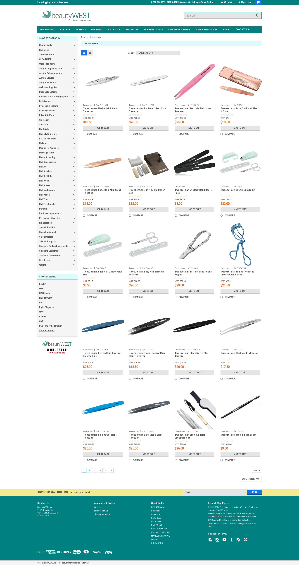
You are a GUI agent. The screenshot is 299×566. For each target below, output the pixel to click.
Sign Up (105, 511)
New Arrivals (45, 45)
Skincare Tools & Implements (53, 246)
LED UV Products (47, 138)
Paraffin (43, 208)
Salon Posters (46, 236)
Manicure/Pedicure (49, 148)
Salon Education (47, 227)
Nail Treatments (47, 204)
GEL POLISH (114, 29)
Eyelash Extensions (48, 106)
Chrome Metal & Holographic (53, 96)
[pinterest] (245, 540)
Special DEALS (46, 54)
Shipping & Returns (102, 514)
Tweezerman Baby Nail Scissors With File (146, 273)
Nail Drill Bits (45, 176)
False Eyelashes (47, 110)
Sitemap (85, 563)
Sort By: (131, 53)
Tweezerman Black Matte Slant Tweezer (192, 355)
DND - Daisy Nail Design (50, 326)
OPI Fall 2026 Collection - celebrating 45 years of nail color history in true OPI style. (233, 508)
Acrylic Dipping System (50, 68)
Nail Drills (44, 180)
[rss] (238, 540)
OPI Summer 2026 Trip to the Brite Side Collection (229, 520)
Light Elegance (46, 307)
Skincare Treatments (49, 255)
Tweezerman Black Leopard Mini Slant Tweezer (147, 355)
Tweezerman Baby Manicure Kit (238, 190)
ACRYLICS (81, 29)
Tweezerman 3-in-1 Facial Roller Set (147, 191)
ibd (40, 302)
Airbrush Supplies (48, 87)
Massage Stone (46, 152)
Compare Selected (250, 479)
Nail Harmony (45, 297)
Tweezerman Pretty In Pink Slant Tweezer (193, 110)
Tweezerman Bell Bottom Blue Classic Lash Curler (237, 273)
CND (41, 321)
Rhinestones (45, 222)
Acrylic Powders (47, 82)
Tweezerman (95, 37)
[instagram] (217, 540)
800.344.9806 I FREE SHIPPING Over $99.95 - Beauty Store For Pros (184, 2)
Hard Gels (44, 129)
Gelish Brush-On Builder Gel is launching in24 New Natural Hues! (233, 525)
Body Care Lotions (48, 92)
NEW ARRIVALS (47, 29)
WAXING (226, 29)
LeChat (42, 283)
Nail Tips (43, 199)
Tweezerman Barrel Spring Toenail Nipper (194, 273)
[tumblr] (231, 540)
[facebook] (210, 540)
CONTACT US (242, 29)
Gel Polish (44, 120)
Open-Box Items (47, 63)
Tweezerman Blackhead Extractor (239, 353)
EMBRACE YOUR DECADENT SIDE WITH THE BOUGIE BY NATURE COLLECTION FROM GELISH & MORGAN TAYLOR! (232, 515)
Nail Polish (44, 194)
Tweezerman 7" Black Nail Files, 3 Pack (193, 191)
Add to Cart (103, 128)
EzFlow (43, 316)
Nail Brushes (45, 171)
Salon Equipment (47, 232)
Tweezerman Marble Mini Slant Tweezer (100, 110)
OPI (41, 288)
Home (83, 37)
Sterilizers (44, 260)
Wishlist (228, 2)
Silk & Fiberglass (47, 241)
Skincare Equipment (49, 250)
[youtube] (224, 540)
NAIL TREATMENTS (153, 29)
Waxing (42, 264)
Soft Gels (43, 124)
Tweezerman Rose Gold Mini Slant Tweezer (102, 191)
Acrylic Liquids (46, 77)
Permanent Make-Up (49, 218)
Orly (41, 311)
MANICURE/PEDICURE (206, 29)
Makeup (43, 143)
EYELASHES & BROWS (179, 29)
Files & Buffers (46, 115)
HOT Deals (65, 29)
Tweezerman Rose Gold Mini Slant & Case (239, 110)
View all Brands (47, 330)
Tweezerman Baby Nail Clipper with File (102, 273)
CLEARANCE (45, 59)
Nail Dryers (44, 185)
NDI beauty (44, 293)
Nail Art (43, 166)
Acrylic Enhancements (50, 73)
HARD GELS (97, 29)
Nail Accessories (47, 162)
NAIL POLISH (132, 29)
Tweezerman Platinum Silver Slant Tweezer (148, 110)
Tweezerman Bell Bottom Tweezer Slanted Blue (102, 355)
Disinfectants (45, 101)
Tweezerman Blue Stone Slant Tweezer (145, 436)
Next (256, 470)
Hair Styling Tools (48, 134)
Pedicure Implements (50, 213)
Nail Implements (47, 190)
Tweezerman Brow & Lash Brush (238, 434)
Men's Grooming (47, 157)
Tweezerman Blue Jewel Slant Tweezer (99, 436)
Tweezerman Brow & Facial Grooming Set (190, 436)
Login (96, 511)
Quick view (103, 100)
